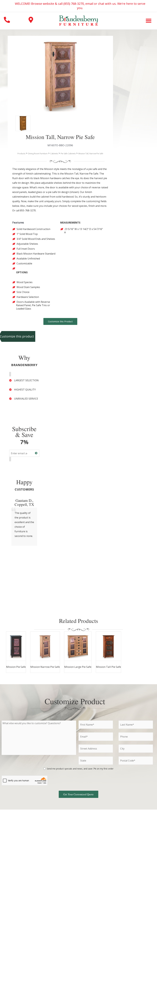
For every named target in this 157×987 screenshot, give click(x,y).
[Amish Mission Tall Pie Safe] (108, 646)
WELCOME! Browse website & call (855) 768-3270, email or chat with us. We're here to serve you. (80, 6)
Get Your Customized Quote (78, 794)
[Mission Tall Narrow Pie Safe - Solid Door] (20, 120)
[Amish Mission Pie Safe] (16, 646)
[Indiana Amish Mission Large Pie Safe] (78, 646)
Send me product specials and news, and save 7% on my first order (80, 768)
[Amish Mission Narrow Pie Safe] (45, 646)
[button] (148, 20)
